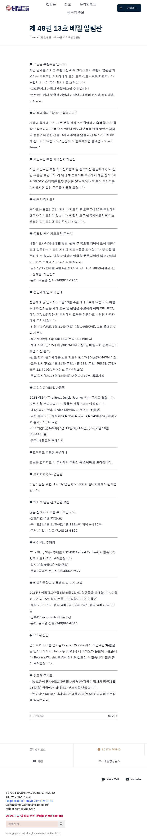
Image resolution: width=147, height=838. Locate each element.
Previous (39, 716)
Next (111, 716)
